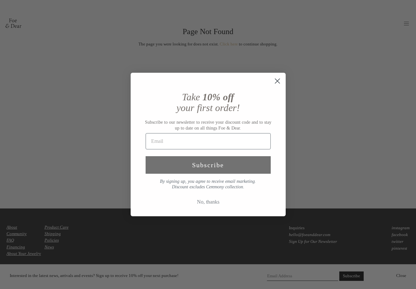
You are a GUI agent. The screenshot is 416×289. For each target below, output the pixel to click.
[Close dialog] (277, 81)
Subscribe (208, 165)
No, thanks (208, 202)
